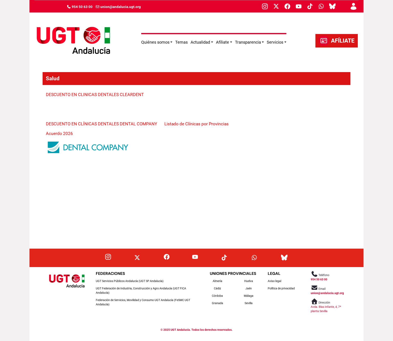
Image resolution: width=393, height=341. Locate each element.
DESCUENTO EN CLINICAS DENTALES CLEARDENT (95, 94)
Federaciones (110, 273)
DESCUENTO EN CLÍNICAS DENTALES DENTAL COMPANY (101, 123)
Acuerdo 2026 (60, 133)
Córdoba (217, 295)
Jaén (248, 288)
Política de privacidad (281, 288)
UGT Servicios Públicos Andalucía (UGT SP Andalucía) (130, 281)
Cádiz (217, 288)
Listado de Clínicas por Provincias (196, 123)
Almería (217, 281)
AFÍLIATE (343, 40)
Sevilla (249, 303)
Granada (217, 303)
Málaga (248, 295)
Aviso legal (274, 281)
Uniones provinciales (233, 273)
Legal (274, 273)
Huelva (248, 281)
